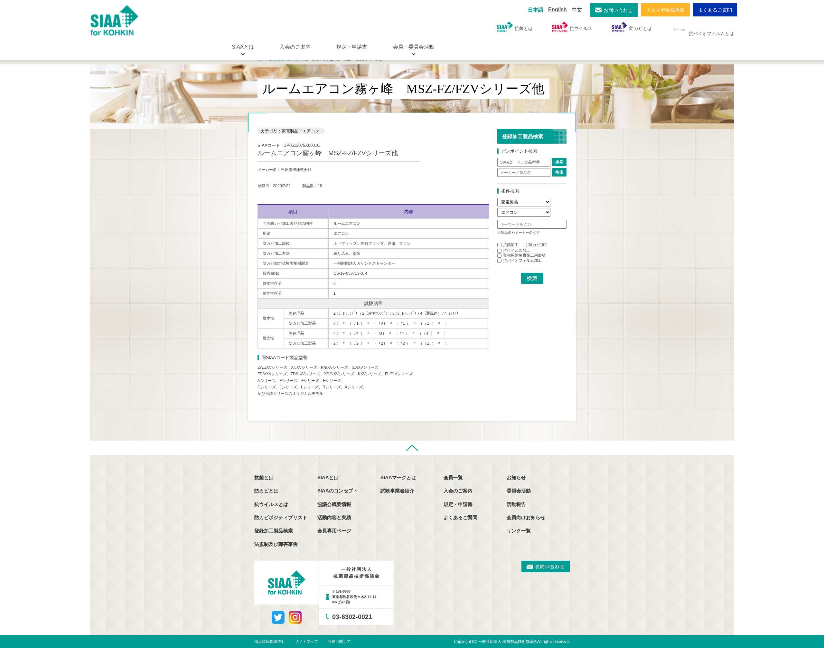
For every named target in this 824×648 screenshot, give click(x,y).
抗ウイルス (581, 28)
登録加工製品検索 (273, 530)
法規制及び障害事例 (276, 544)
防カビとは (640, 28)
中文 (577, 10)
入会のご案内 (295, 47)
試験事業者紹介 (397, 490)
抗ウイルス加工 (516, 250)
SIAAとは (328, 477)
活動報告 (516, 504)
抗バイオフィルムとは (711, 33)
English (557, 9)
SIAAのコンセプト (337, 490)
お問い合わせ (618, 10)
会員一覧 (453, 477)
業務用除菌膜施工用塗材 (524, 255)
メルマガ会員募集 (665, 10)
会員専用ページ (334, 530)
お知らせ (516, 477)
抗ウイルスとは (271, 504)
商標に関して (339, 641)
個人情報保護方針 (269, 641)
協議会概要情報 (334, 504)
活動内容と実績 (334, 517)
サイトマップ (306, 641)
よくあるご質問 (715, 10)
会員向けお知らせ (526, 517)
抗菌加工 (511, 245)
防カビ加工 (538, 245)
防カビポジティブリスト (280, 517)
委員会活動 (519, 490)
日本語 (535, 10)
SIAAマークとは (398, 477)
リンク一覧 (519, 530)
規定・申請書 (351, 47)
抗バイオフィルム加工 (522, 260)
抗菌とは (524, 28)
